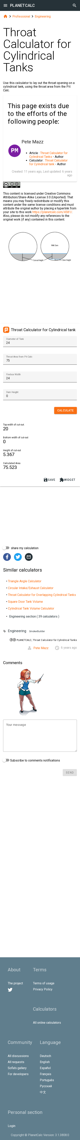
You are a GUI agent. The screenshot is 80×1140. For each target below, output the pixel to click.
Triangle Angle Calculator (24, 581)
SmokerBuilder (37, 631)
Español (45, 1068)
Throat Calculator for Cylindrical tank (48, 162)
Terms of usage (43, 983)
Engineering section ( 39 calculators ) (34, 616)
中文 (43, 1092)
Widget (67, 479)
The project (15, 983)
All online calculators (47, 1022)
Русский (46, 1086)
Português (47, 1080)
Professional (21, 16)
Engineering (43, 16)
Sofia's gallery (17, 1068)
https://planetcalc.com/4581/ (52, 212)
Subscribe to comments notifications (34, 760)
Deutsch (45, 1056)
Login (11, 1126)
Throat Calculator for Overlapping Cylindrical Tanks (42, 595)
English (45, 1062)
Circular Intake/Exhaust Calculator (30, 588)
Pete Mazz (41, 648)
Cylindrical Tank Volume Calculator (31, 608)
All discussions (18, 1056)
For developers (18, 1074)
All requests (16, 1062)
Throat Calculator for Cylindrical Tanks (48, 155)
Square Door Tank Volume (25, 602)
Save (49, 479)
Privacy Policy (42, 989)
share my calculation (24, 548)
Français (45, 1074)
